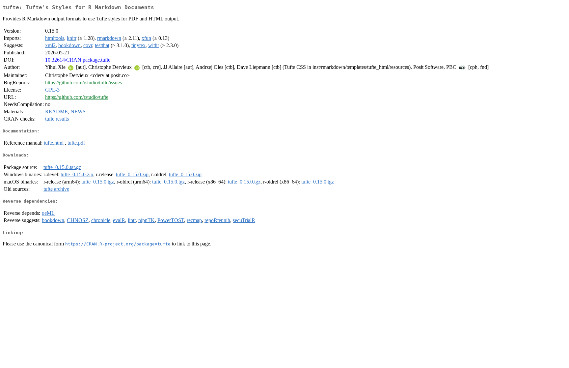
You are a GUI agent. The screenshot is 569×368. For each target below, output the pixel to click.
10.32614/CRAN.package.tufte (77, 60)
